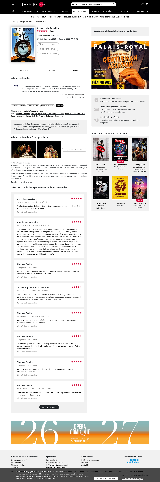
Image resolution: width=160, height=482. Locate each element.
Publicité (84, 462)
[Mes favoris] (142, 4)
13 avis (51, 31)
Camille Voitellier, (23, 113)
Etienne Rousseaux (55, 116)
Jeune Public (122, 11)
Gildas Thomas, (71, 113)
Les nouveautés (55, 17)
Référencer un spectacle (90, 460)
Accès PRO (85, 465)
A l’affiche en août (91, 17)
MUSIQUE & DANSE (18, 106)
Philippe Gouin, (37, 113)
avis (48, 49)
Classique (64, 11)
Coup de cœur (33, 106)
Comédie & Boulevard (28, 11)
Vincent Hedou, (25, 116)
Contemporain (48, 11)
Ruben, (61, 113)
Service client (51, 460)
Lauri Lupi (44, 111)
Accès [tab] (75, 71)
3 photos (48, 44)
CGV (47, 465)
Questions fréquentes (54, 462)
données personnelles (60, 465)
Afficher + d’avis (49, 407)
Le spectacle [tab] (25, 70)
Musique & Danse (80, 11)
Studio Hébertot (43, 36)
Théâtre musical (47, 106)
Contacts (14, 467)
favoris (50, 54)
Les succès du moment (72, 17)
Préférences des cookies (55, 467)
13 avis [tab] (52, 71)
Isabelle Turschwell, (31, 111)
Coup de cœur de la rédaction (72, 95)
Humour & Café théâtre (102, 11)
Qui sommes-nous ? (19, 460)
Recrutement (16, 462)
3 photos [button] (75, 150)
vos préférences (68, 476)
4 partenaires (31, 476)
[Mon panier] (147, 4)
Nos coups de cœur (38, 17)
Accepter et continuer (106, 478)
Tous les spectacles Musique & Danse (114, 17)
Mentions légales (18, 465)
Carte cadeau (141, 11)
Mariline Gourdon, (50, 113)
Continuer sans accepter (132, 478)
